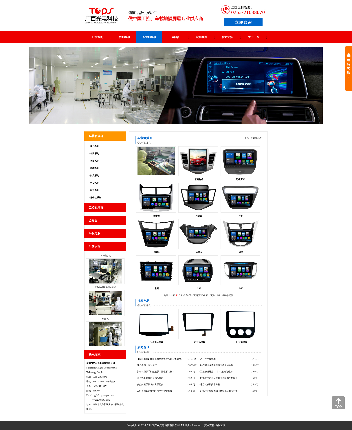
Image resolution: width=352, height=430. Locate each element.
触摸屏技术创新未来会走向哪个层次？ (219, 378)
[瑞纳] (240, 247)
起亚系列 (94, 190)
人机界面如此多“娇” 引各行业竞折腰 (154, 391)
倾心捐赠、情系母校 (147, 365)
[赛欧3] (156, 247)
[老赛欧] (156, 211)
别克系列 (94, 175)
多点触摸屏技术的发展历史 (150, 384)
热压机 (105, 282)
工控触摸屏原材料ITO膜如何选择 (216, 371)
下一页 (192, 295)
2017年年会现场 (208, 358)
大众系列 (94, 183)
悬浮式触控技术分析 (210, 384)
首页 (246, 137)
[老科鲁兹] (198, 174)
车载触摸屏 (96, 136)
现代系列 (94, 146)
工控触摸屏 (96, 207)
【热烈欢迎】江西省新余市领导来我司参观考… (160, 358)
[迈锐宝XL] (240, 174)
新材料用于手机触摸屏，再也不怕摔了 (155, 371)
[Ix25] (240, 280)
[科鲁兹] (198, 211)
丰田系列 (94, 153)
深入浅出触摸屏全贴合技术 (150, 378)
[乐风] (240, 209)
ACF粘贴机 (105, 345)
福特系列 (94, 168)
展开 (348, 68)
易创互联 (220, 425)
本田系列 (94, 161)
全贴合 (93, 220)
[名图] (156, 282)
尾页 (198, 295)
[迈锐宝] (198, 243)
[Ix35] (198, 283)
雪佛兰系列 (95, 197)
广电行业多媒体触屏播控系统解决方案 (219, 391)
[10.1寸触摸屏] (156, 337)
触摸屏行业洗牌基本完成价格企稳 (216, 365)
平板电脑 (94, 233)
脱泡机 (105, 313)
